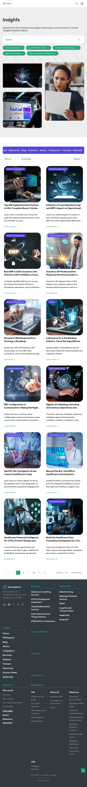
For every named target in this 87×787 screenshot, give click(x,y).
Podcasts (7, 664)
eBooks (6, 646)
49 (34, 573)
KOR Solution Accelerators (43, 621)
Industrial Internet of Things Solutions (40, 615)
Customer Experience (12, 48)
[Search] (79, 39)
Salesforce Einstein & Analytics (73, 727)
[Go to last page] (45, 573)
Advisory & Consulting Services (41, 593)
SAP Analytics (37, 721)
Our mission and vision (12, 702)
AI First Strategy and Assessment (40, 600)
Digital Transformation (13, 53)
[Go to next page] (39, 573)
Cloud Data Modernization (37, 48)
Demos (6, 633)
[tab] (14, 150)
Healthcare (64, 615)
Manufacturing (66, 592)
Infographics (8, 651)
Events (6, 715)
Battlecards (8, 677)
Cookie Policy (45, 775)
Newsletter (8, 723)
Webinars (7, 659)
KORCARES (8, 711)
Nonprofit (63, 619)
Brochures (7, 655)
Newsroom (7, 719)
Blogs (5, 642)
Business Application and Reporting (41, 53)
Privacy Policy (34, 775)
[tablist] (43, 150)
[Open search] (77, 4)
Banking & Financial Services (68, 597)
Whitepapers (8, 637)
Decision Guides (10, 672)
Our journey (8, 698)
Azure (52, 707)
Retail (62, 603)
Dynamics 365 (56, 696)
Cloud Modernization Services (40, 608)
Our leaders (8, 706)
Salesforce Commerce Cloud (74, 751)
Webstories (8, 668)
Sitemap (54, 775)
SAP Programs (37, 717)
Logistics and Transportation (66, 609)
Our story (7, 694)
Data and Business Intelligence (65, 48)
